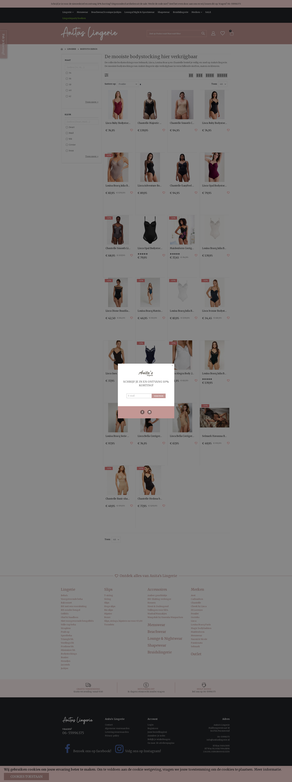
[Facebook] (142, 412)
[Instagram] (149, 412)
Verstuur (158, 396)
